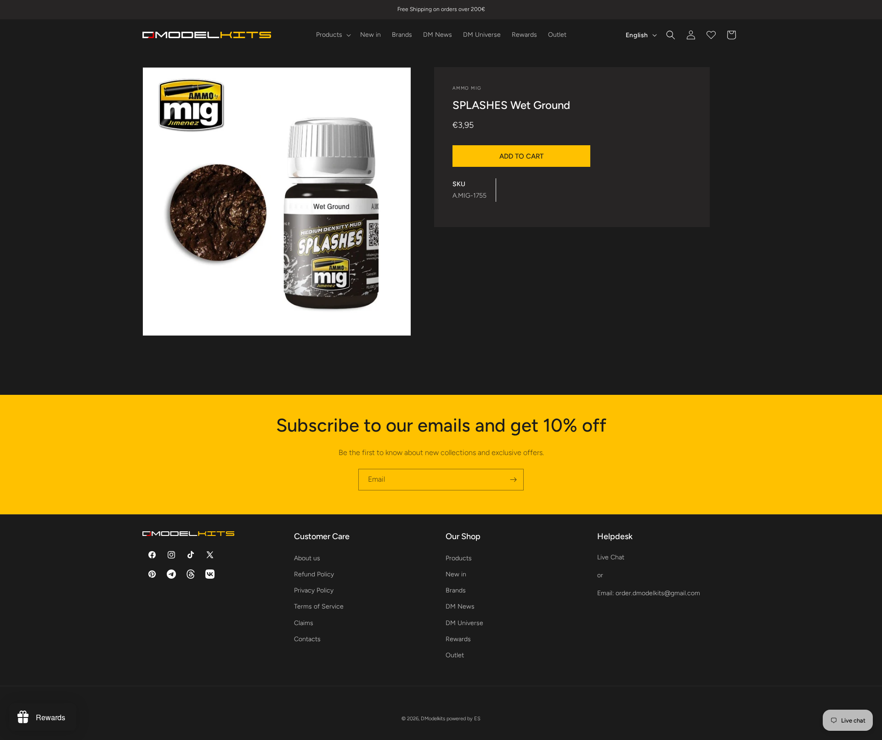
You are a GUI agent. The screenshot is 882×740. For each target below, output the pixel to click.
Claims (303, 622)
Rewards (458, 639)
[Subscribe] (513, 479)
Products (459, 558)
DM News (460, 606)
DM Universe (464, 622)
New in (456, 574)
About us (307, 558)
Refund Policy (314, 574)
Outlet (455, 655)
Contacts (307, 639)
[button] (333, 35)
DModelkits (433, 719)
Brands (456, 590)
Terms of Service (319, 606)
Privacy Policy (314, 590)
